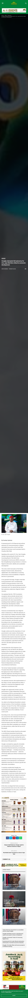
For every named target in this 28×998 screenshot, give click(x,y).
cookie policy (8, 992)
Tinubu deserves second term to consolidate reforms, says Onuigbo (13, 930)
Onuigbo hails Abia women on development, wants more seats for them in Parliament (14, 901)
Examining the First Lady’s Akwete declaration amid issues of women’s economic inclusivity (13, 942)
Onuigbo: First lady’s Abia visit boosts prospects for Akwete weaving (14, 946)
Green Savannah (7, 905)
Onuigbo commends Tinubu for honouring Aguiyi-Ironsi (12, 938)
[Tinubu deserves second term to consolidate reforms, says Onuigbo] (14, 882)
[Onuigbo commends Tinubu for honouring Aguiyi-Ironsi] (14, 917)
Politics (3, 258)
